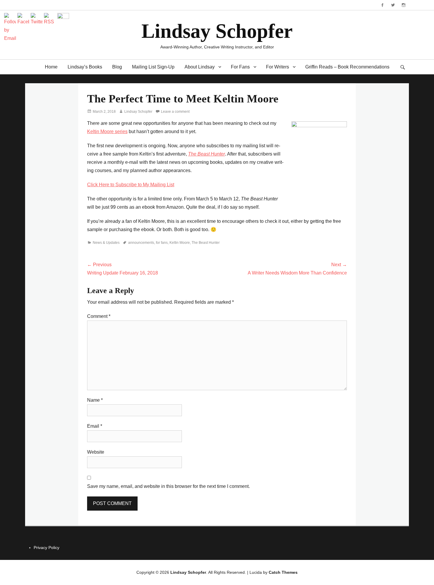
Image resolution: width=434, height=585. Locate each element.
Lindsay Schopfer (217, 31)
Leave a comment (175, 112)
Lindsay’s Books (85, 66)
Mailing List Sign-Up (153, 66)
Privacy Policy (46, 547)
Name (95, 400)
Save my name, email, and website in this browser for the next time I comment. (168, 486)
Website (95, 452)
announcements (141, 243)
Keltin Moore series (107, 131)
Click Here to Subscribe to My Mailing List (130, 184)
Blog (117, 66)
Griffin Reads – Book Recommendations (347, 66)
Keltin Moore (179, 243)
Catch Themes (283, 572)
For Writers (277, 66)
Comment (98, 316)
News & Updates (106, 243)
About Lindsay (200, 66)
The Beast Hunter (206, 243)
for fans (162, 243)
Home (51, 66)
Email (94, 426)
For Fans (240, 66)
